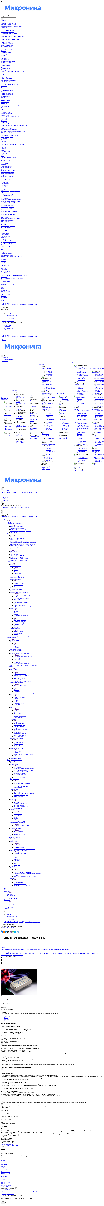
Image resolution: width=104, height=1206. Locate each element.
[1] (52, 958)
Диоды (15, 812)
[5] (52, 963)
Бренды (3, 1160)
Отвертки (16, 722)
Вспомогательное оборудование (22, 595)
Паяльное (13, 564)
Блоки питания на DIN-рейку (22, 953)
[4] (52, 962)
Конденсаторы (18, 782)
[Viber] (11, 932)
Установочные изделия (16, 840)
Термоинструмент (19, 631)
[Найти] (2, 19)
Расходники (17, 611)
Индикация (13, 551)
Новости (3, 1166)
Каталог (9, 522)
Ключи (15, 710)
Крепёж (16, 881)
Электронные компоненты (17, 763)
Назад (10, 520)
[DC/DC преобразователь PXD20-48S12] (19, 994)
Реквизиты (4, 1176)
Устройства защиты (19, 831)
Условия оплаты (5, 1172)
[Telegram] (18, 932)
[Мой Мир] (6, 932)
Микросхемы (17, 767)
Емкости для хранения (20, 751)
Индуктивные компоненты (21, 825)
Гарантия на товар (6, 1175)
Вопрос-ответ (4, 1186)
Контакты (3, 1167)
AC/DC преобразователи (7, 953)
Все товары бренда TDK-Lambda (10, 1145)
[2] (52, 959)
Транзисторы (17, 792)
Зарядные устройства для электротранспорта (70, 953)
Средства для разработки (17, 526)
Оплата (6, 1018)
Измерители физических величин (23, 656)
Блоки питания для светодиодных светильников (44, 953)
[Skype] (15, 932)
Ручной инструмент (19, 697)
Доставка (6, 1019)
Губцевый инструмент (20, 674)
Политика (3, 1177)
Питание (12, 536)
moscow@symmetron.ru (8, 321)
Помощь (3, 1179)
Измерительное (14, 640)
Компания (10, 903)
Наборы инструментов (20, 741)
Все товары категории (7, 1144)
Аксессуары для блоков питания (14, 955)
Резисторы (17, 802)
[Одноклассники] (4, 932)
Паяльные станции (19, 569)
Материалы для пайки (20, 620)
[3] (52, 961)
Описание (7, 1016)
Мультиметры (17, 644)
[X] (8, 932)
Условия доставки (6, 1173)
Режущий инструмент (20, 685)
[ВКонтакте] (2, 932)
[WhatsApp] (13, 932)
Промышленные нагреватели (22, 853)
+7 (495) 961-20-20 (6, 303)
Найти (2, 1203)
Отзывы (6, 1021)
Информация (4, 1169)
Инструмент (13, 669)
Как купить (10, 894)
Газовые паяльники (19, 582)
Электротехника (18, 870)
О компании (4, 1164)
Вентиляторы (17, 844)
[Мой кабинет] (1, 495)
